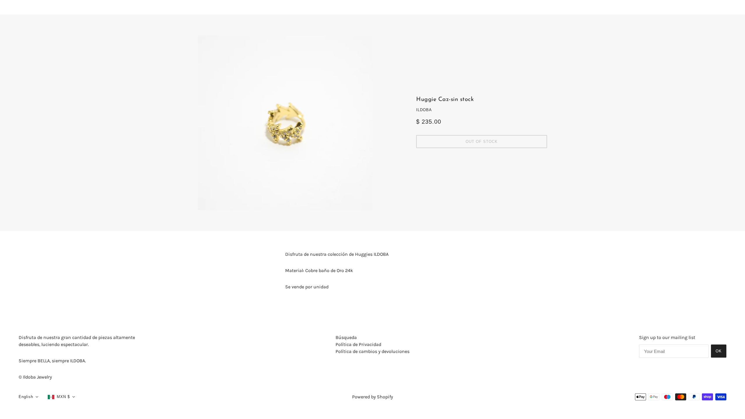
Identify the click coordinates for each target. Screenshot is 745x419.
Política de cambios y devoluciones (372, 351)
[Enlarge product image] (285, 122)
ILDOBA (424, 110)
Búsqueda (346, 337)
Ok (719, 351)
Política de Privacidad (358, 344)
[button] (28, 396)
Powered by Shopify (372, 397)
